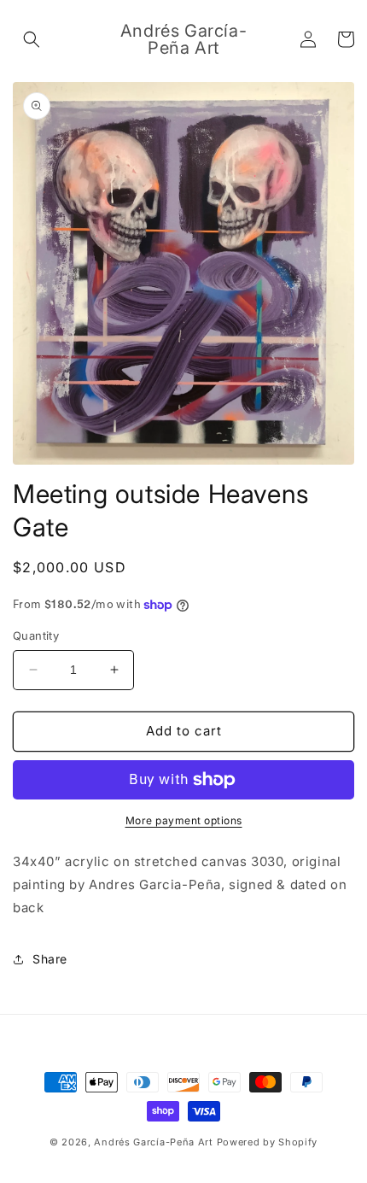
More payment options (183, 820)
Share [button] (49, 959)
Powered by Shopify (267, 1142)
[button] (31, 39)
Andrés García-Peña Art (153, 1142)
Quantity (36, 635)
